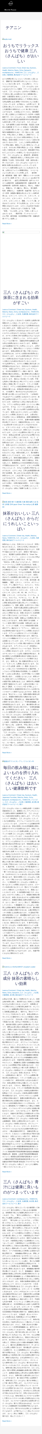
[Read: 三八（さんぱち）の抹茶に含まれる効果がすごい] (21, 259)
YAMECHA (19, 73)
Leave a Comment (9, 68)
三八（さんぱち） (29, 73)
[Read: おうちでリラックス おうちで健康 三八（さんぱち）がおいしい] (6, 39)
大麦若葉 (9, 75)
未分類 (34, 802)
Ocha (21, 70)
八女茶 (18, 314)
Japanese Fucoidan (9, 797)
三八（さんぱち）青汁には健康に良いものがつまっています (21, 1187)
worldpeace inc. (8, 73)
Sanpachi (27, 70)
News (16, 70)
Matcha (10, 70)
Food (19, 68)
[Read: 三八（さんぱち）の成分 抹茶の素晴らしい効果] (18, 967)
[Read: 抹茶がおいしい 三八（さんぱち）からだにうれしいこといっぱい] (21, 504)
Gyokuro (33, 68)
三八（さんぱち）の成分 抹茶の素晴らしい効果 (21, 978)
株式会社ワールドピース (23, 75)
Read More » (7, 223)
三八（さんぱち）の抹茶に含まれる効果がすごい (21, 297)
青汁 (21, 804)
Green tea (25, 68)
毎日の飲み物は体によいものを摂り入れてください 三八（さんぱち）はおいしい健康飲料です (21, 778)
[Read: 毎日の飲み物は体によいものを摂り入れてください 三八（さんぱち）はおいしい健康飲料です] (18, 761)
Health (4, 70)
